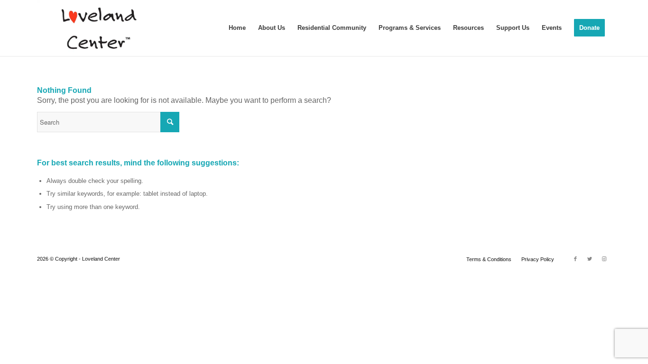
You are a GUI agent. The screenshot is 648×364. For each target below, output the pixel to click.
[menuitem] (237, 28)
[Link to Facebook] (575, 259)
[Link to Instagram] (604, 259)
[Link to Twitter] (590, 259)
